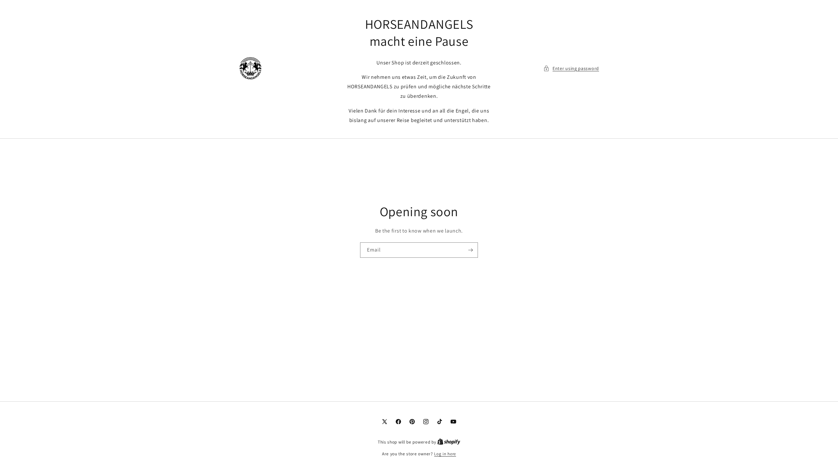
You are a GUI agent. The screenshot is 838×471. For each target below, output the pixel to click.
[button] (571, 68)
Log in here (445, 454)
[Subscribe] (470, 250)
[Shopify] (448, 442)
